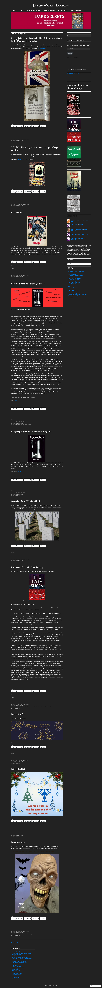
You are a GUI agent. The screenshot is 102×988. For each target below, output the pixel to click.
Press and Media (76, 10)
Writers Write (71, 297)
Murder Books (15, 976)
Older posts (14, 942)
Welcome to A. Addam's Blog (19, 961)
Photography (30, 934)
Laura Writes (15, 972)
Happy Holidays (18, 768)
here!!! (15, 400)
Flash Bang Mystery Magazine (75, 275)
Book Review (17, 424)
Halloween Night (18, 842)
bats (15, 934)
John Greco (26, 139)
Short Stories (28, 424)
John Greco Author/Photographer (51, 5)
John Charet (74, 224)
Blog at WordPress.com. (51, 985)
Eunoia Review (15, 978)
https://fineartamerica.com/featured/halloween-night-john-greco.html (33, 851)
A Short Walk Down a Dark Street (76, 271)
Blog (21, 10)
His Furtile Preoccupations (74, 278)
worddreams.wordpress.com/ (19, 962)
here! (27, 601)
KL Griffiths (15, 964)
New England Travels (73, 289)
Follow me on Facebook (74, 73)
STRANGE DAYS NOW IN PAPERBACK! (31, 431)
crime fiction (21, 707)
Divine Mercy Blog (16, 954)
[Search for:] (79, 36)
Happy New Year (18, 713)
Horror (24, 934)
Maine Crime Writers (73, 283)
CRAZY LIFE (15, 969)
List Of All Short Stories (33, 10)
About (14, 10)
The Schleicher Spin (73, 293)
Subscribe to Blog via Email (75, 40)
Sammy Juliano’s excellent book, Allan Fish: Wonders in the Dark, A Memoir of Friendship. (36, 39)
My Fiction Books (49, 10)
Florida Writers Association (75, 277)
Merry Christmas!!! (83, 234)
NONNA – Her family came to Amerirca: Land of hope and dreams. (34, 149)
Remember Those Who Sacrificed (25, 501)
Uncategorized (19, 140)
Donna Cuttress (16, 970)
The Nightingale (16, 977)
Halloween (19, 934)
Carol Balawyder (72, 274)
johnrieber (14, 965)
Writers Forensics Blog (73, 295)
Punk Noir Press (16, 956)
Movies (29, 707)
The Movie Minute (16, 966)
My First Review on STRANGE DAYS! (28, 283)
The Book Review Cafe (73, 291)
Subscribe (70, 53)
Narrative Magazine (73, 287)
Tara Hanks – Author (73, 290)
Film (26, 707)
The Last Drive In (16, 952)
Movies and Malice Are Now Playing (27, 567)
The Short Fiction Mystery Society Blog (77, 294)
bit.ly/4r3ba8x (41, 48)
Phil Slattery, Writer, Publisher (19, 968)
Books (22, 424)
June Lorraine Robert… (77, 229)
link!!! (19, 471)
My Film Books (62, 10)
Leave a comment (15, 141)
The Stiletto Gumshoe (17, 974)
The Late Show (49, 707)
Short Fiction (34, 707)
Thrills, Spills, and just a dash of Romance (22, 953)
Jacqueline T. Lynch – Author (75, 281)
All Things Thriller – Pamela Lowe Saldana (78, 273)
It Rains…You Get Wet (73, 279)
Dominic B (73, 220)
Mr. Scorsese (16, 212)
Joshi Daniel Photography (74, 282)
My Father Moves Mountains (77, 225)
